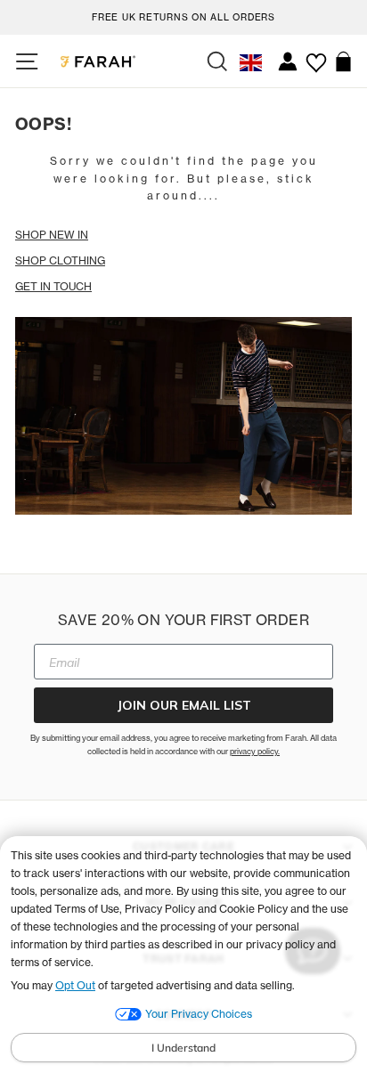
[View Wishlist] (316, 56)
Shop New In (51, 234)
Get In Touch (53, 286)
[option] (183, 14)
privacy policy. (255, 751)
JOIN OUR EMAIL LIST (184, 705)
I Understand (183, 1047)
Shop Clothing (60, 260)
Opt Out (75, 985)
